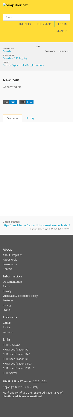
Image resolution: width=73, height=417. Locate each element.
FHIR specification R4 (15, 359)
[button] (50, 51)
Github (7, 322)
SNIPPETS (25, 24)
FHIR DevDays (11, 345)
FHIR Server (10, 373)
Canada (7, 51)
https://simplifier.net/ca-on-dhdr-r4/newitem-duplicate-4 (36, 225)
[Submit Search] (66, 17)
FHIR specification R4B (16, 354)
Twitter (7, 327)
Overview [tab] (12, 118)
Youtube (8, 332)
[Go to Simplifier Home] (15, 7)
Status (6, 310)
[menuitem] (54, 61)
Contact (7, 269)
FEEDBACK (44, 24)
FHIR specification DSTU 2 (19, 368)
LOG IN (62, 24)
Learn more (10, 264)
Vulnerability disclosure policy (20, 295)
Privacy (7, 291)
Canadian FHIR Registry (15, 58)
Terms (7, 286)
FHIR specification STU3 (17, 363)
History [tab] (30, 118)
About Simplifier (12, 255)
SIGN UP (62, 31)
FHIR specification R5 (15, 349)
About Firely (10, 259)
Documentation (12, 281)
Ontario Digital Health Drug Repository (23, 65)
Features (8, 300)
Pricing (7, 305)
